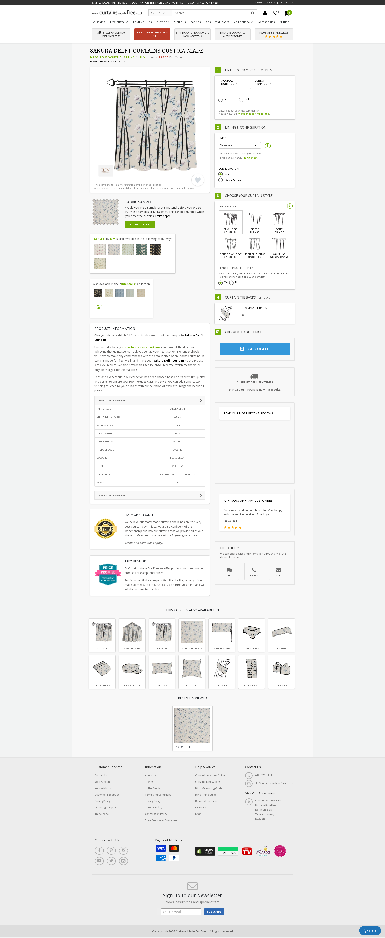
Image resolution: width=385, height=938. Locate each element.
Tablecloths (251, 648)
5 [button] (120, 176)
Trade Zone (102, 814)
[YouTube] (99, 861)
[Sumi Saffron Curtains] (141, 293)
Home (93, 61)
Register (258, 2)
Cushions (179, 22)
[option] (150, 125)
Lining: (223, 138)
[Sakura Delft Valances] (162, 632)
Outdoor (162, 22)
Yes (226, 282)
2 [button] (105, 176)
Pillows (162, 685)
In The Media (152, 788)
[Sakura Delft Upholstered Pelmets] (281, 632)
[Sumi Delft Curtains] (120, 293)
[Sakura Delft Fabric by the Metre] (192, 632)
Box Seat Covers (132, 685)
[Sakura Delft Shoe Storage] (251, 668)
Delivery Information (207, 801)
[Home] (117, 13)
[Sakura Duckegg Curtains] (128, 249)
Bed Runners (102, 685)
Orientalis (128, 284)
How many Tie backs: (254, 308)
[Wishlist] (276, 13)
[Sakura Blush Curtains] (100, 249)
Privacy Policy (153, 801)
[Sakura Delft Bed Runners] (102, 668)
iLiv (142, 57)
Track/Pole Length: (229, 82)
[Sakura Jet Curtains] (155, 249)
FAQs (198, 814)
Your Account (103, 782)
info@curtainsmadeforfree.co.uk (273, 783)
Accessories (266, 22)
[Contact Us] (123, 861)
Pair (227, 174)
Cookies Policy (153, 807)
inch (247, 99)
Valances (162, 648)
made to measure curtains (141, 347)
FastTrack (200, 807)
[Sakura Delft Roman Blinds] (222, 632)
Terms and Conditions (158, 794)
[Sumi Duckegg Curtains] (130, 293)
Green (181, 457)
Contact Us (286, 2)
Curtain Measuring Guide (210, 775)
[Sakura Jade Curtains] (141, 249)
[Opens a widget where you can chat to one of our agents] (370, 931)
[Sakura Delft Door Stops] (281, 668)
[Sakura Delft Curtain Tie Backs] (222, 668)
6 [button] (125, 176)
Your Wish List (103, 788)
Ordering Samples (106, 807)
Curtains (99, 22)
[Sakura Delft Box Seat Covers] (132, 668)
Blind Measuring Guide (208, 788)
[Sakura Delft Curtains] (114, 249)
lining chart (250, 158)
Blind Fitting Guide (206, 794)
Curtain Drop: (264, 82)
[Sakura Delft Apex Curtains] (132, 632)
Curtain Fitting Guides (208, 782)
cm (225, 99)
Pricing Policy (102, 801)
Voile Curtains (244, 22)
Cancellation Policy (156, 814)
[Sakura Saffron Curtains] (100, 263)
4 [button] (115, 176)
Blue (173, 457)
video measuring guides (253, 113)
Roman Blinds (142, 22)
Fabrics (196, 22)
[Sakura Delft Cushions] (192, 668)
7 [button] (130, 176)
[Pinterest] (111, 851)
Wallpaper (222, 22)
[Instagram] (123, 851)
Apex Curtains (119, 22)
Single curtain (233, 180)
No (237, 282)
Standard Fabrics (192, 648)
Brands (284, 22)
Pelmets (281, 648)
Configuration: (229, 168)
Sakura (99, 239)
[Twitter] (111, 861)
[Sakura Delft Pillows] (162, 668)
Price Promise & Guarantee (161, 820)
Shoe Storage (252, 685)
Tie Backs (222, 685)
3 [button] (110, 176)
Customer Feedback (107, 794)
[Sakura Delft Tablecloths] (251, 632)
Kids (208, 22)
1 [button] (100, 176)
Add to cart (142, 224)
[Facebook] (99, 851)
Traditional (177, 465)
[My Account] (265, 13)
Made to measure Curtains (112, 57)
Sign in (271, 2)
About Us (150, 775)
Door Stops (281, 685)
